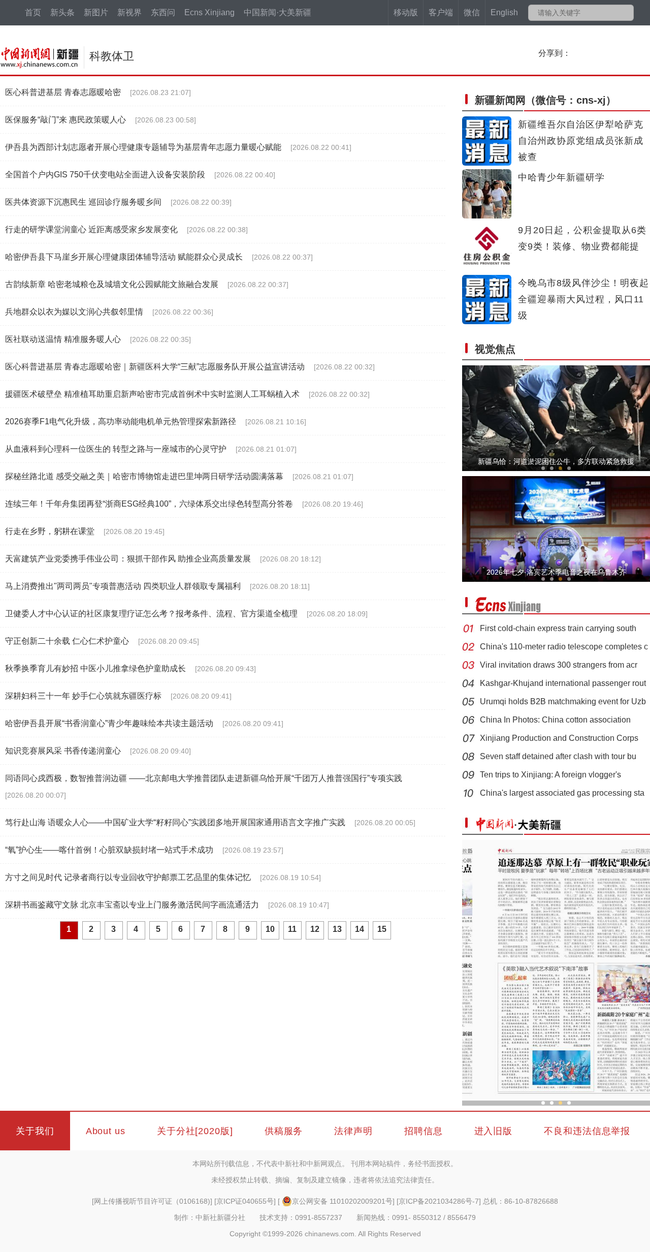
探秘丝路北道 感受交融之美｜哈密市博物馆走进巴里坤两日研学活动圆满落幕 (144, 476)
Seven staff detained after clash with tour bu (558, 756)
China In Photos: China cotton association (555, 719)
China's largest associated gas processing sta (562, 793)
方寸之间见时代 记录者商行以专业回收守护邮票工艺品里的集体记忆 (128, 877)
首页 (33, 12)
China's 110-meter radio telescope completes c (564, 646)
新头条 (62, 12)
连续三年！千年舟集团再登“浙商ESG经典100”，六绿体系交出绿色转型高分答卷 (149, 503)
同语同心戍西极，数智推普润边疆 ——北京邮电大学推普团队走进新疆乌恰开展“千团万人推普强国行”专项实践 (203, 778)
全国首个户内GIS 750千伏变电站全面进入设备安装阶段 (105, 174)
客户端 (441, 12)
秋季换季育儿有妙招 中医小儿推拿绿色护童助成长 (95, 668)
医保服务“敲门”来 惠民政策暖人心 (65, 119)
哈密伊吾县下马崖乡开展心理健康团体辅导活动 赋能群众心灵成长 (124, 257)
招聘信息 (423, 1131)
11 (292, 929)
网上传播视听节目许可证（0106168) (152, 1201)
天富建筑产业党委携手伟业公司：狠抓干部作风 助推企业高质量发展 (128, 558)
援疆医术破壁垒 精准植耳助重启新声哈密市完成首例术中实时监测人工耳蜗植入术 (152, 394)
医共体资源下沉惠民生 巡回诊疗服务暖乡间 (83, 202)
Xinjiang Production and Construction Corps (559, 738)
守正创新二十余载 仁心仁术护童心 (67, 641)
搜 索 (625, 13)
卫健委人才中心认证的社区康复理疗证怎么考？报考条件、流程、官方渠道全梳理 (151, 613)
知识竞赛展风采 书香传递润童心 (63, 750)
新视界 (129, 12)
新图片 (96, 12)
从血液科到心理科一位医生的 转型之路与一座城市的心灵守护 (115, 449)
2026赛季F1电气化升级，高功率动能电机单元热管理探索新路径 (120, 421)
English (504, 12)
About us (105, 1131)
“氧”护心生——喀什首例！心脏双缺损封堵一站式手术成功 (109, 850)
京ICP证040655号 (245, 1201)
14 (359, 929)
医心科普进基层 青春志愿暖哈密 (63, 92)
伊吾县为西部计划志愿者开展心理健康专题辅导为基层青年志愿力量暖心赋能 (143, 147)
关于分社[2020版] (195, 1131)
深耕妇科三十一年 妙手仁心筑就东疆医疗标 (83, 696)
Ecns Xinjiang (209, 12)
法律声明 (353, 1131)
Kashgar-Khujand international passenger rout (563, 683)
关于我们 (35, 1131)
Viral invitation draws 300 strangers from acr (558, 665)
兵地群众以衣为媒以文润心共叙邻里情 (74, 311)
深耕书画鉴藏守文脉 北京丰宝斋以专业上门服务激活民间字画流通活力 (132, 904)
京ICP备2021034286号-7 (439, 1201)
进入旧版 (493, 1131)
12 (314, 929)
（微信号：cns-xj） (545, 100)
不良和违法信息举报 (587, 1131)
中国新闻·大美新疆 (277, 12)
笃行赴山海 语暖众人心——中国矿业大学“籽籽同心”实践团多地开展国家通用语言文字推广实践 (175, 822)
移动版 (406, 12)
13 (337, 929)
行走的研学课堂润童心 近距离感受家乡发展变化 (91, 229)
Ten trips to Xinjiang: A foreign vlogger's (550, 774)
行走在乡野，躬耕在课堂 (49, 531)
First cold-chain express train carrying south (558, 628)
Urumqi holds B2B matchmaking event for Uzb (563, 701)
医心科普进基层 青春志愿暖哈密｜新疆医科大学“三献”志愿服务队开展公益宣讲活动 (155, 366)
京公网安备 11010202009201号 (342, 1201)
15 (381, 929)
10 (270, 929)
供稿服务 (284, 1131)
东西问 (163, 12)
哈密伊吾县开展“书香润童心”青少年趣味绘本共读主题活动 (109, 723)
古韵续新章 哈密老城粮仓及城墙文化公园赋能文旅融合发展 (111, 284)
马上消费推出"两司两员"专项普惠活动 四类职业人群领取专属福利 (123, 586)
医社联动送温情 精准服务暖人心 (63, 339)
